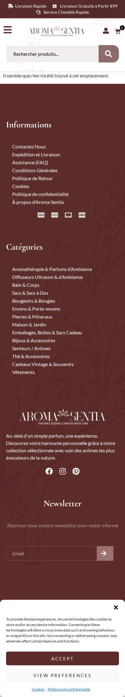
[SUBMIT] (105, 553)
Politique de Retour (32, 178)
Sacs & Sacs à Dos (30, 293)
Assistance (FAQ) (30, 162)
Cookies (38, 689)
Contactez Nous (29, 146)
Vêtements (23, 372)
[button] (116, 607)
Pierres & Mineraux (32, 316)
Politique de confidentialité (69, 689)
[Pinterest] (75, 471)
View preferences (62, 675)
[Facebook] (49, 471)
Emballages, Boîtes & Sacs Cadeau (47, 332)
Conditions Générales (35, 170)
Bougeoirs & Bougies (33, 301)
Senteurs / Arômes (31, 348)
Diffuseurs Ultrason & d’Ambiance (47, 277)
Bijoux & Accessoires (33, 340)
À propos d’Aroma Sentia (38, 202)
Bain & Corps (25, 285)
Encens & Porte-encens (36, 308)
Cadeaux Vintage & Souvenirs (43, 364)
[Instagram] (62, 471)
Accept (62, 658)
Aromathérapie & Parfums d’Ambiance (52, 269)
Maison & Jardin (29, 324)
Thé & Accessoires (31, 356)
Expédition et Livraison (36, 154)
